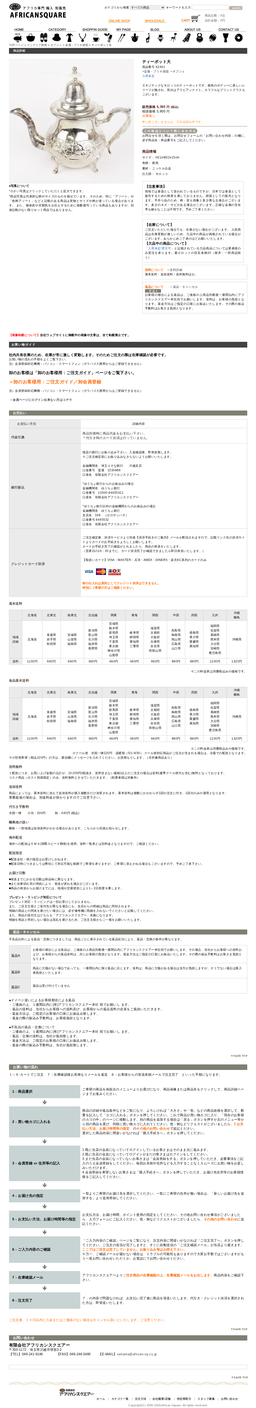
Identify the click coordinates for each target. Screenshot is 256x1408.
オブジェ (56, 44)
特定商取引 (184, 1398)
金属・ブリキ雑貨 (76, 44)
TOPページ (16, 44)
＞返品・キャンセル (182, 287)
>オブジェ (177, 71)
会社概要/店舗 (161, 1398)
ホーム (100, 1398)
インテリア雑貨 (37, 44)
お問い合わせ (229, 1398)
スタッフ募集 (206, 1398)
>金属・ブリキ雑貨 (155, 71)
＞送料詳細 (174, 270)
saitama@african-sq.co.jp (137, 1354)
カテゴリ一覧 (120, 1398)
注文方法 (140, 1398)
